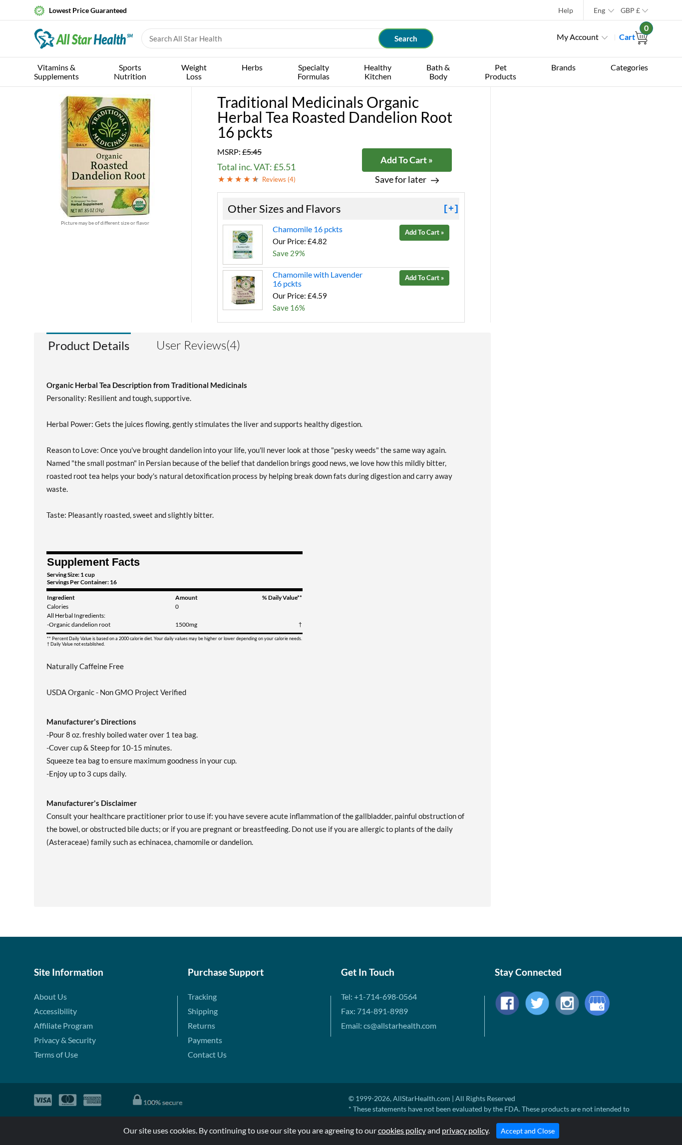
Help (565, 10)
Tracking (202, 996)
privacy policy (465, 1130)
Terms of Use (56, 1054)
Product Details (88, 345)
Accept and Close (528, 1131)
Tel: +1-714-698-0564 (379, 996)
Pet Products (500, 71)
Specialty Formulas (314, 71)
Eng (599, 10)
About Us (50, 996)
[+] (451, 209)
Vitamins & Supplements (56, 71)
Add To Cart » (406, 159)
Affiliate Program (63, 1025)
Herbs (252, 67)
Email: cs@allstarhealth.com (388, 1025)
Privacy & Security (65, 1040)
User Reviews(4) (198, 345)
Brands (563, 67)
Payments (205, 1040)
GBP (630, 10)
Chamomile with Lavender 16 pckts (317, 279)
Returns (201, 1025)
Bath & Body (438, 71)
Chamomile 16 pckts (307, 229)
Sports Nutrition (130, 71)
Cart (633, 36)
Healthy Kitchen (377, 71)
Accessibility (55, 1011)
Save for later (400, 179)
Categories (629, 67)
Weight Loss (194, 71)
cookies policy (402, 1130)
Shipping (203, 1011)
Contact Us (207, 1054)
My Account (578, 36)
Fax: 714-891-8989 (374, 1011)
